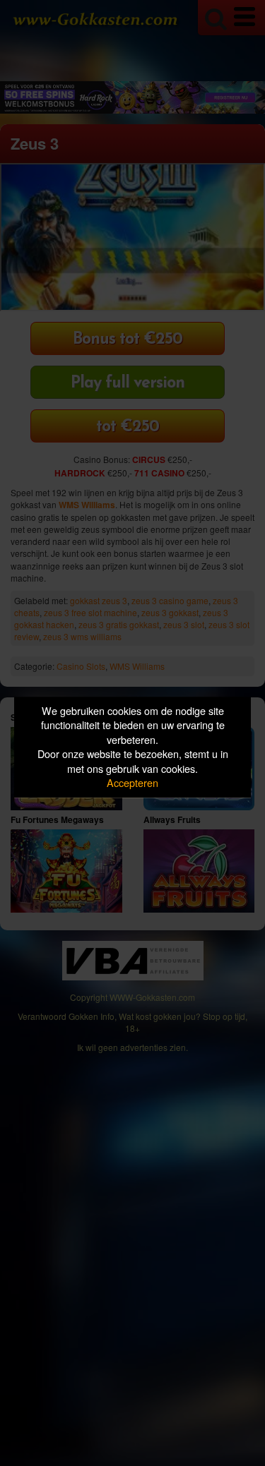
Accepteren (132, 783)
